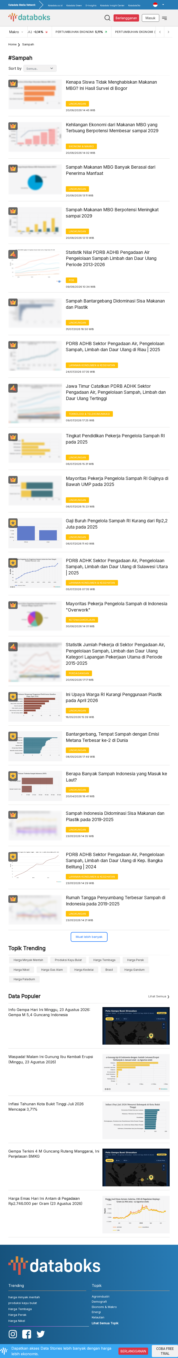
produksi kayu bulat (68, 960)
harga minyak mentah (28, 960)
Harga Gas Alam (52, 969)
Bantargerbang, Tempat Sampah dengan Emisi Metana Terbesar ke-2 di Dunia (112, 737)
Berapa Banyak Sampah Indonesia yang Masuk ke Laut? (116, 777)
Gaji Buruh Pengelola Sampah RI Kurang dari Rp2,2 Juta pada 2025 (117, 524)
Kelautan (98, 1317)
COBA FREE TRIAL (165, 1351)
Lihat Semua (157, 996)
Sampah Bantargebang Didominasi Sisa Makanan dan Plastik (115, 304)
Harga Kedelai (84, 969)
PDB (71, 280)
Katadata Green (74, 5)
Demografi (99, 1301)
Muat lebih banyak (89, 937)
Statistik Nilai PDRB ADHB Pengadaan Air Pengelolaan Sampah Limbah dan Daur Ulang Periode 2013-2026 (111, 258)
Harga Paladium (24, 979)
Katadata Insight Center (112, 5)
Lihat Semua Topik (105, 1323)
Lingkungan (77, 103)
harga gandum (134, 969)
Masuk (151, 18)
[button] (158, 4)
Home (12, 44)
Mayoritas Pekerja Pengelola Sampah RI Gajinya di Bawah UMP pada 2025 (117, 481)
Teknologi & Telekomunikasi (89, 414)
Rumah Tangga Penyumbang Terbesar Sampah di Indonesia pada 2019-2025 (115, 901)
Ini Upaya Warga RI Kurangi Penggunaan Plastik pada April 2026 (114, 697)
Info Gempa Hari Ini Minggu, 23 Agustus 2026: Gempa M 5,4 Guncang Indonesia (49, 1012)
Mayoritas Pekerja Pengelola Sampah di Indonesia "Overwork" (116, 607)
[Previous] (160, 31)
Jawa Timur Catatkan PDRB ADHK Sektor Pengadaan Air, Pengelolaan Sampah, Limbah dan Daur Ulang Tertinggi (116, 392)
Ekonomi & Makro (81, 146)
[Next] (168, 31)
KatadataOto (134, 5)
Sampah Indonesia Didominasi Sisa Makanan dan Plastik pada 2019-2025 (115, 816)
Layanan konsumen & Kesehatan (92, 365)
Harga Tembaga (104, 960)
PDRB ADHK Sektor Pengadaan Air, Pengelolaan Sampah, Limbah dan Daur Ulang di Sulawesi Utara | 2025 (117, 567)
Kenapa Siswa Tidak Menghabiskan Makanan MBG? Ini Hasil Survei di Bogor (111, 85)
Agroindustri (100, 1296)
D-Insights (91, 5)
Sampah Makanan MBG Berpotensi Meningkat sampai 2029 (112, 213)
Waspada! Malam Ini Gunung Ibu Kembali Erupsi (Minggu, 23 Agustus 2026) (50, 1059)
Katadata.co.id (55, 5)
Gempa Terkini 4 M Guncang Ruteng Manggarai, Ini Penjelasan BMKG (53, 1154)
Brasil (109, 969)
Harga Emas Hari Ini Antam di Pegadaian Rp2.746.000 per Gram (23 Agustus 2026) (45, 1201)
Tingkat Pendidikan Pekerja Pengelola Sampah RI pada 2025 (115, 439)
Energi (96, 1312)
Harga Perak (135, 960)
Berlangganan (126, 18)
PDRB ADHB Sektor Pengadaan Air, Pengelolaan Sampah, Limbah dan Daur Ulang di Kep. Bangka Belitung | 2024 (115, 861)
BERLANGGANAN (133, 1351)
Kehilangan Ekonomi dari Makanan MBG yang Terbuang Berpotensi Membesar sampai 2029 (112, 128)
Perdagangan (79, 673)
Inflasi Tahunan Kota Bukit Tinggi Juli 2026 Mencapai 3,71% (46, 1106)
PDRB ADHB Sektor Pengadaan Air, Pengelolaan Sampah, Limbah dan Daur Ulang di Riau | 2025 (115, 347)
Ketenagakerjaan (82, 619)
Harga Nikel (21, 969)
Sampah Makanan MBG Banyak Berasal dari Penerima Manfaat (110, 170)
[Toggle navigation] (164, 18)
